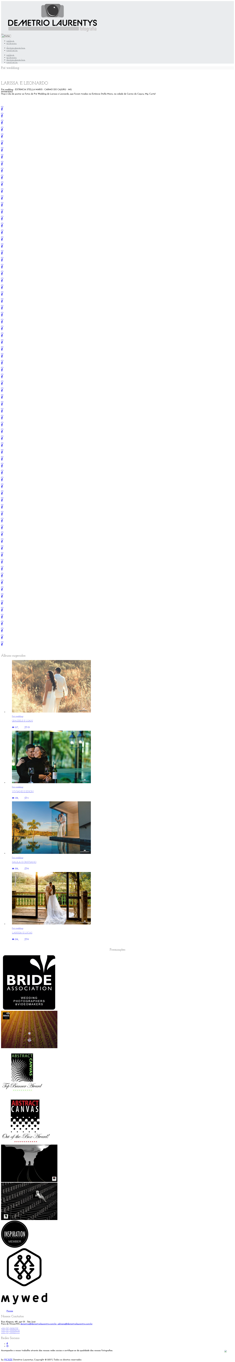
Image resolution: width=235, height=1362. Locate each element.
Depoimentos (16, 48)
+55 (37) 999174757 (10, 1330)
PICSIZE (8, 1360)
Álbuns (12, 43)
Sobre (10, 41)
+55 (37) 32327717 (9, 1328)
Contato (12, 50)
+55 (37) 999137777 (10, 1333)
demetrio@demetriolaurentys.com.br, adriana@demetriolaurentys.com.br (56, 1324)
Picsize (10, 1311)
